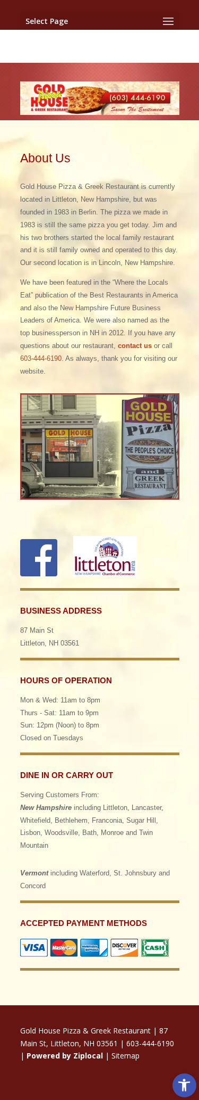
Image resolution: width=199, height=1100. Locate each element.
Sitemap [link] (125, 1056)
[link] (184, 1085)
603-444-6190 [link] (41, 358)
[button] (99, 21)
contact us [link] (135, 346)
